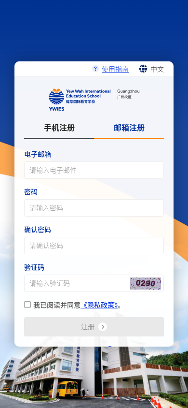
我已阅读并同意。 (78, 304)
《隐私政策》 (99, 304)
